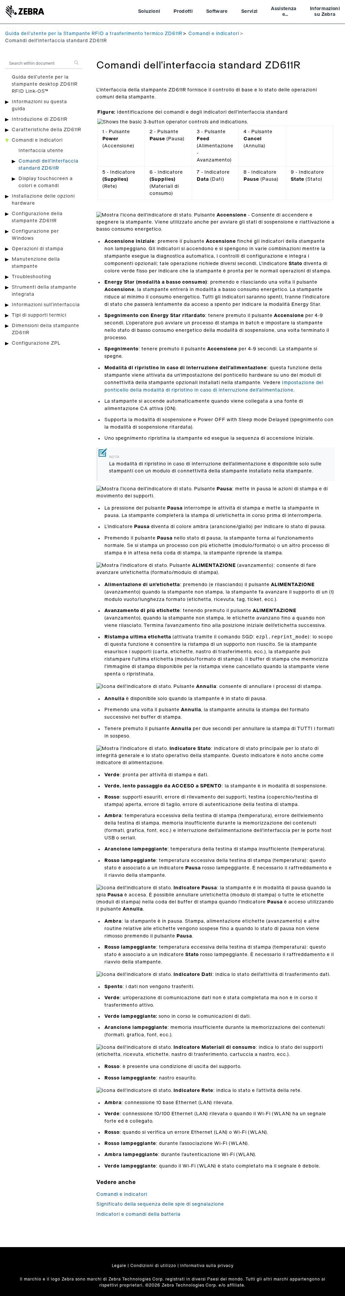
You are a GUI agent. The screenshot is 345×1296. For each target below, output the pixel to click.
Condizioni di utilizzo (153, 1266)
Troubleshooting (31, 277)
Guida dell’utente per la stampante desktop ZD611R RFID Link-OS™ (44, 84)
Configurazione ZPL (36, 343)
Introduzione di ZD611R (39, 119)
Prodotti (183, 11)
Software (217, 11)
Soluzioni (149, 11)
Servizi (249, 11)
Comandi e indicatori (213, 33)
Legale (119, 1266)
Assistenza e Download (283, 12)
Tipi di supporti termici (39, 315)
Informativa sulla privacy (206, 1266)
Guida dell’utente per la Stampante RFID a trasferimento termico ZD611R (93, 33)
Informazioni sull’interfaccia (46, 305)
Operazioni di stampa (37, 249)
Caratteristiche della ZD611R (46, 129)
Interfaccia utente (41, 150)
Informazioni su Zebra (325, 11)
